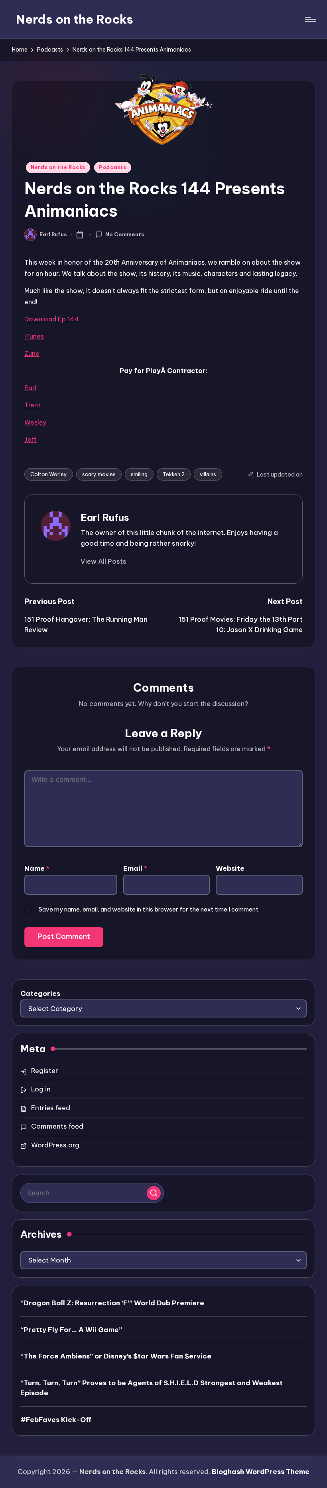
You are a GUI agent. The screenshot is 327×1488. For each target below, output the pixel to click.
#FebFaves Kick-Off (55, 1419)
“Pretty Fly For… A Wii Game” (71, 1329)
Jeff (30, 439)
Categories (40, 993)
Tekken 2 (174, 474)
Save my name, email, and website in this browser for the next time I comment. (149, 909)
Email (135, 868)
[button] (103, 561)
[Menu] (310, 19)
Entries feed (50, 1107)
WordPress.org (55, 1145)
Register (44, 1070)
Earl (30, 388)
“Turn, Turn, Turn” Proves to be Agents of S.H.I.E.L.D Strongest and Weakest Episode (151, 1388)
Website (230, 868)
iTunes (34, 336)
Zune (31, 353)
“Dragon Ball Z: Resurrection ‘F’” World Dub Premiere (112, 1303)
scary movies (99, 474)
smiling (139, 474)
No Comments (124, 234)
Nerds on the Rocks (74, 19)
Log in (41, 1089)
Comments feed (57, 1126)
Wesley (35, 422)
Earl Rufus (105, 517)
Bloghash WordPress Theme (260, 1471)
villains (208, 474)
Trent (32, 405)
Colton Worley (48, 474)
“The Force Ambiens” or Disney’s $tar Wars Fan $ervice (115, 1356)
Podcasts (112, 167)
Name (36, 868)
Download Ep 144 (51, 319)
